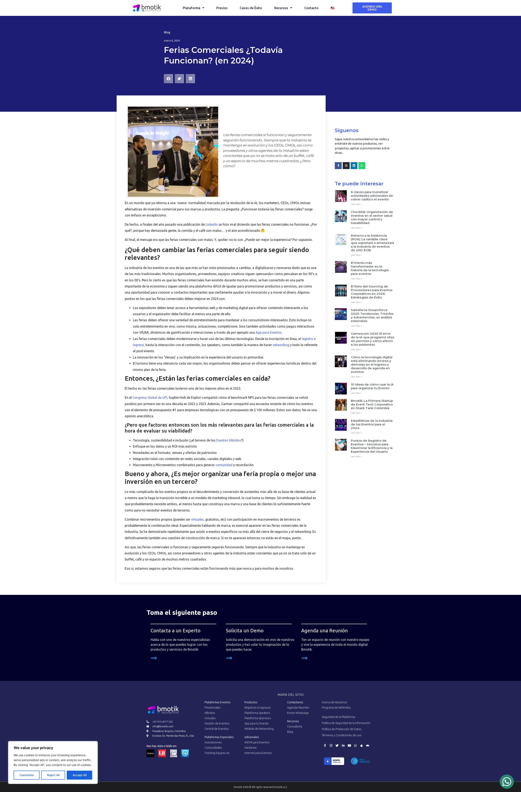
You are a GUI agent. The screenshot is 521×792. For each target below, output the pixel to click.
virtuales (197, 519)
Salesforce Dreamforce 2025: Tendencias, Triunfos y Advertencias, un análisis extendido (372, 315)
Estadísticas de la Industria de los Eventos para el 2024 (372, 424)
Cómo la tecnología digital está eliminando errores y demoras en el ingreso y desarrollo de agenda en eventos (371, 364)
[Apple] (361, 745)
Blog (167, 32)
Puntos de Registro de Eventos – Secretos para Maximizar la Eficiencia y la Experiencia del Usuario (372, 446)
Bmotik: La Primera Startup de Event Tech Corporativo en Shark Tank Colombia (372, 404)
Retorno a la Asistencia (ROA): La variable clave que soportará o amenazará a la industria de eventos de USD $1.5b (372, 243)
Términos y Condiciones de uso (341, 735)
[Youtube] (349, 745)
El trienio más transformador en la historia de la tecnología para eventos (370, 268)
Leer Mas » (356, 204)
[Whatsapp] (361, 165)
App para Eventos (269, 332)
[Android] (367, 745)
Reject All (53, 775)
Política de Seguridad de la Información (346, 723)
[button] (168, 78)
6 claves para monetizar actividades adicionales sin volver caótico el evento (372, 195)
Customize (27, 775)
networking (281, 345)
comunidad (224, 465)
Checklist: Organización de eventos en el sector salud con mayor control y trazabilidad (372, 217)
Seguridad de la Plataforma (338, 717)
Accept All (79, 775)
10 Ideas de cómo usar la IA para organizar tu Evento (372, 386)
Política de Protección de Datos (342, 729)
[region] (53, 762)
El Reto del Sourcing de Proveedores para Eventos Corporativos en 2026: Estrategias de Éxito (371, 291)
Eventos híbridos (228, 440)
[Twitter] (337, 745)
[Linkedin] (354, 165)
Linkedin (212, 224)
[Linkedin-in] (343, 745)
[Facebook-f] (338, 165)
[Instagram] (346, 165)
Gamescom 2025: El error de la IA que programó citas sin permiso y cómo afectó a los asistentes (372, 339)
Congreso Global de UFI (149, 397)
